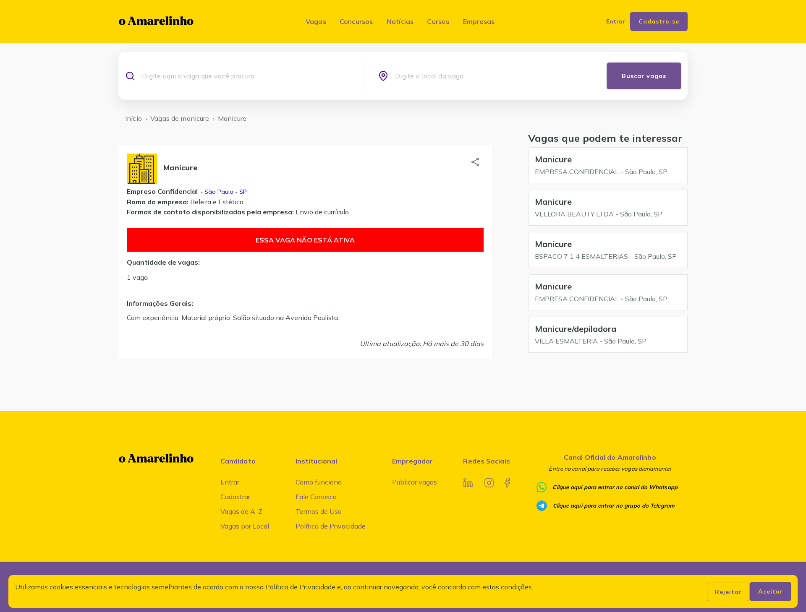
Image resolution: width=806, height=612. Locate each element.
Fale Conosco (316, 496)
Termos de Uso (319, 511)
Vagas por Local (244, 526)
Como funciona (319, 482)
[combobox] (245, 76)
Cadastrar (235, 496)
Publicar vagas (414, 482)
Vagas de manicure (179, 118)
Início (133, 118)
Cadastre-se (659, 21)
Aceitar (770, 591)
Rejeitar (728, 592)
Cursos (438, 21)
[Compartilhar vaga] (475, 162)
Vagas (316, 21)
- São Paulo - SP (223, 191)
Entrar (229, 482)
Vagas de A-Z (241, 511)
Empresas (479, 21)
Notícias (400, 21)
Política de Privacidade (331, 526)
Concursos (356, 21)
